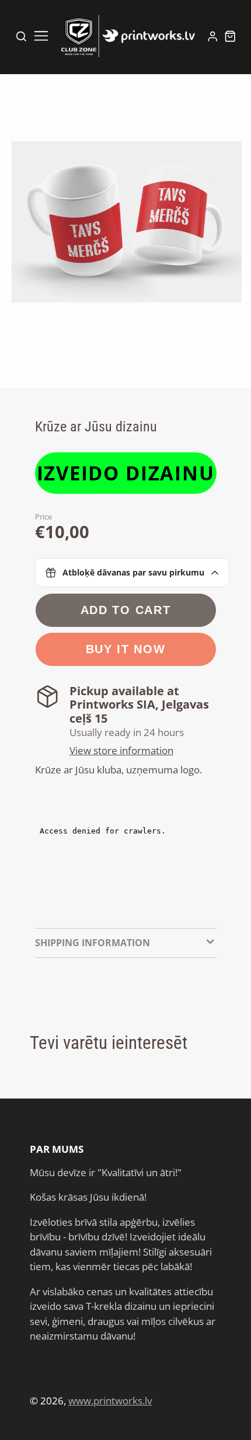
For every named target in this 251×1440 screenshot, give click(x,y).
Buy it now (126, 649)
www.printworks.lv (110, 1400)
